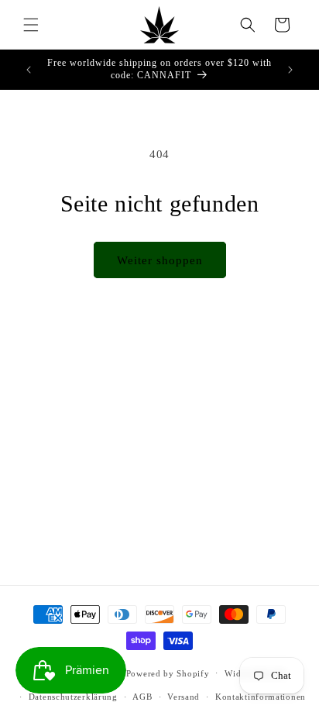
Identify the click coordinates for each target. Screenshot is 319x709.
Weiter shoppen (160, 260)
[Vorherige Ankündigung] (29, 70)
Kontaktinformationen (260, 696)
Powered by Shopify (168, 672)
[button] (31, 25)
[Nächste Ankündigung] (290, 70)
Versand (183, 696)
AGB (142, 696)
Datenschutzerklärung (73, 696)
